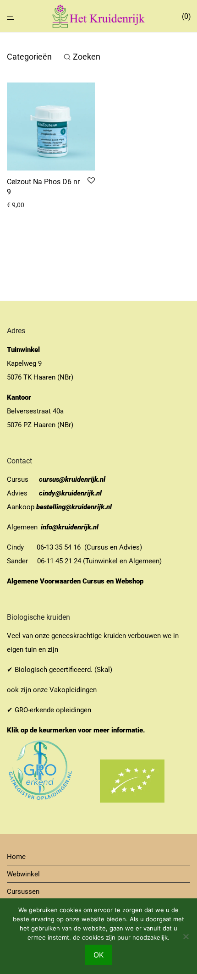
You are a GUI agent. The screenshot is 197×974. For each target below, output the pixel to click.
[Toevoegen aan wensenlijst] (91, 181)
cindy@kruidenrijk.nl (70, 493)
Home (16, 857)
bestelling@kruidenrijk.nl (74, 507)
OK (98, 954)
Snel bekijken (22, 205)
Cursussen (23, 891)
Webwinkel (23, 874)
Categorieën (29, 56)
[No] (185, 936)
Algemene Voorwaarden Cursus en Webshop (76, 581)
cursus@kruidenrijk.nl (72, 479)
